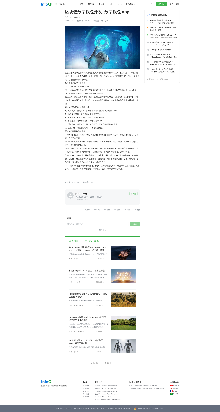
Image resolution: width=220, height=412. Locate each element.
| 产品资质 (160, 408)
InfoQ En (176, 386)
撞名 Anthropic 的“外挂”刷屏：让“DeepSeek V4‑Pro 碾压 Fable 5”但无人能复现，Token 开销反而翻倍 (163, 56)
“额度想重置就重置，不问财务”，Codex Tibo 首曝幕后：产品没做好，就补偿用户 (163, 21)
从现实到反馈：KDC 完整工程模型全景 (87, 270)
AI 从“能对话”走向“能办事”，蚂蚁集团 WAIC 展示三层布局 (86, 341)
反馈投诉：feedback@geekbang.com (106, 391)
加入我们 (86, 394)
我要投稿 (86, 388)
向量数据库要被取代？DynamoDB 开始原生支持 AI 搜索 (88, 295)
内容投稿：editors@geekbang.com (106, 386)
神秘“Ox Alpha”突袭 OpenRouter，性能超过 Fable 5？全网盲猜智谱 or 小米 (163, 36)
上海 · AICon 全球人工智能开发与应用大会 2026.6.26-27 (146, 388)
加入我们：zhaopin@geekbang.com (106, 394)
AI (111, 4)
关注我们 (86, 397)
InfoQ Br (175, 394)
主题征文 (102, 4)
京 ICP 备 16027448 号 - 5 (124, 408)
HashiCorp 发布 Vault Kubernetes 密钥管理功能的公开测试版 (87, 318)
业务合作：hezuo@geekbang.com (105, 388)
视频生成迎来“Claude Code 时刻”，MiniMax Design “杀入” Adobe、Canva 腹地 (162, 43)
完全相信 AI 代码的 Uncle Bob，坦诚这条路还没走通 (163, 29)
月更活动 (91, 4)
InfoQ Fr (175, 391)
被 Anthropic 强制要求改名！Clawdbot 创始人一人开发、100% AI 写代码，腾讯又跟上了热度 (87, 249)
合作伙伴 (86, 391)
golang (119, 4)
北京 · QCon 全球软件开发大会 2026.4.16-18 (143, 386)
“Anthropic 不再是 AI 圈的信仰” (161, 50)
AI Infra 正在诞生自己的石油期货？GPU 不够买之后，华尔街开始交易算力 (163, 70)
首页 (81, 4)
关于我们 (86, 386)
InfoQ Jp (175, 388)
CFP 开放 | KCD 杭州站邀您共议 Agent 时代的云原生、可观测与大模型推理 (163, 63)
